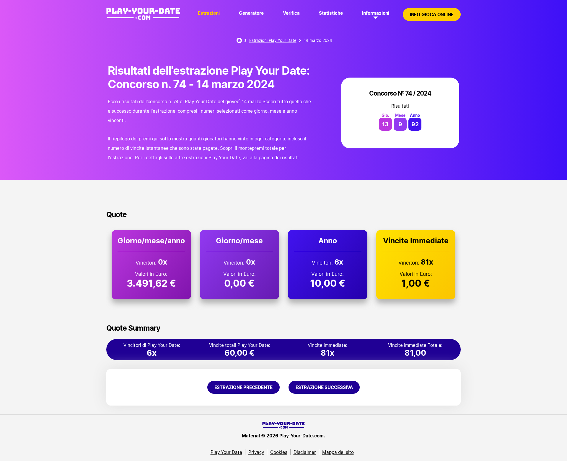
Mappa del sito (338, 452)
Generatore (251, 13)
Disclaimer (305, 452)
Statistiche (331, 13)
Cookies (278, 452)
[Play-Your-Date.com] (143, 20)
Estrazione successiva (324, 387)
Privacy (256, 452)
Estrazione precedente (243, 387)
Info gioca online (432, 14)
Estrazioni (209, 13)
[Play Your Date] (239, 40)
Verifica (291, 13)
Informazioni (375, 13)
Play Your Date (226, 452)
